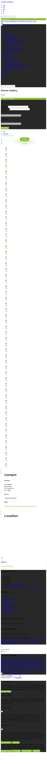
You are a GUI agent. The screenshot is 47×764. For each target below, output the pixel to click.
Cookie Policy (37, 642)
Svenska (31, 669)
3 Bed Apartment (11, 52)
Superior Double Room (13, 48)
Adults (3, 111)
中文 (20, 671)
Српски (37, 669)
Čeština (37, 663)
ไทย (17, 667)
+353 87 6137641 (7, 2)
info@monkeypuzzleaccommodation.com (20, 506)
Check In (4, 107)
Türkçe (12, 667)
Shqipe (43, 669)
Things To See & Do (10, 60)
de (4, 5)
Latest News (9, 37)
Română (24, 669)
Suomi (12, 661)
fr (3, 11)
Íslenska (35, 665)
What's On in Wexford (13, 62)
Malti (15, 663)
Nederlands (5, 667)
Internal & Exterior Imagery (24, 141)
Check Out (5, 109)
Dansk (35, 659)
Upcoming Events (11, 35)
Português (42, 667)
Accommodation (9, 39)
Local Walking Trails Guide (14, 66)
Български (21, 663)
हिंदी (41, 663)
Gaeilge (18, 661)
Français (23, 659)
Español (17, 659)
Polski (3, 669)
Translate (18, 678)
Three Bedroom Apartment (15, 50)
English (10, 659)
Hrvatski (10, 665)
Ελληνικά (41, 659)
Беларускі (30, 663)
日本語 (30, 667)
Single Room (9, 46)
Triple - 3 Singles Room (13, 44)
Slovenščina (5, 671)
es (4, 9)
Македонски (40, 661)
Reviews (6, 55)
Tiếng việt (9, 669)
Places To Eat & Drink (11, 68)
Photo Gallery (8, 59)
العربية (7, 661)
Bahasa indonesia (20, 665)
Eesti (3, 661)
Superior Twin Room (12, 42)
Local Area (24, 143)
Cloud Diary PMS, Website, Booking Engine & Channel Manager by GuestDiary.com (21, 641)
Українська (23, 667)
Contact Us (7, 72)
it (3, 13)
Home (5, 33)
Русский (17, 669)
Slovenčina (14, 671)
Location (6, 70)
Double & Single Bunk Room (15, 41)
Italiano (29, 659)
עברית (29, 665)
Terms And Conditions (9, 644)
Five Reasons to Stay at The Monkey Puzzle (20, 64)
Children (4, 120)
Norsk (40, 665)
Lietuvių (24, 661)
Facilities (6, 57)
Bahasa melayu (7, 663)
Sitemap (27, 642)
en (4, 7)
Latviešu (31, 661)
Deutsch (4, 659)
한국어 (35, 667)
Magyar (4, 665)
